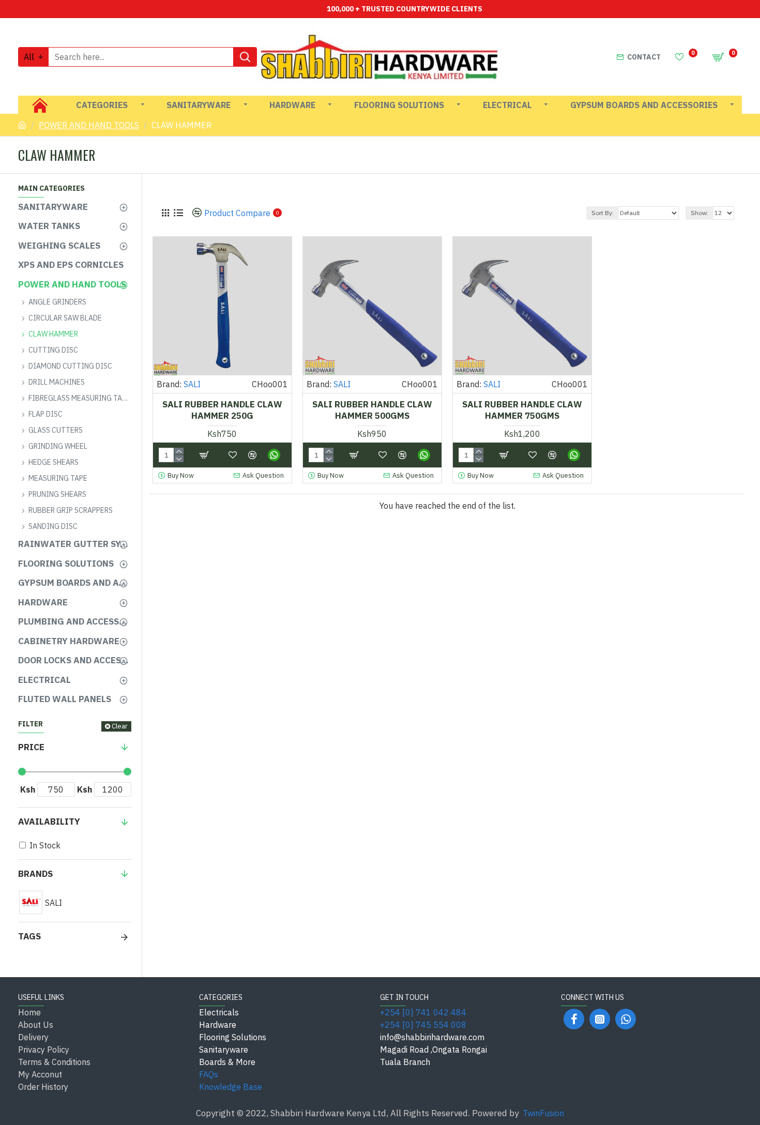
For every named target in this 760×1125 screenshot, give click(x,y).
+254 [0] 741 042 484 (423, 1012)
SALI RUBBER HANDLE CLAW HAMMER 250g (222, 410)
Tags (29, 936)
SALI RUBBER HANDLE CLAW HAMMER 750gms (522, 410)
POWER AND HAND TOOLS (89, 125)
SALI (192, 384)
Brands (35, 873)
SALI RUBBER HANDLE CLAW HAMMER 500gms (372, 410)
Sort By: (602, 213)
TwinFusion (543, 1113)
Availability (49, 821)
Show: (699, 213)
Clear (120, 726)
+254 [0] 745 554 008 (423, 1025)
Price (31, 747)
